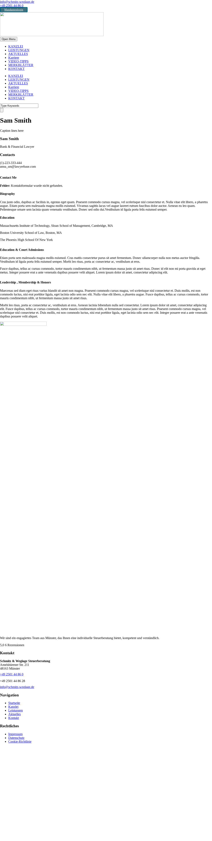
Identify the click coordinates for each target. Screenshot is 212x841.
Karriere (13, 57)
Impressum (15, 734)
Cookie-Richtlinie (19, 741)
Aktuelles (14, 714)
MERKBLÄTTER (20, 65)
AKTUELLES (18, 54)
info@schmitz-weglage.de (17, 2)
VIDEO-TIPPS (18, 61)
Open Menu (9, 39)
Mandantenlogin (13, 9)
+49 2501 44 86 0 (11, 5)
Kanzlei (13, 706)
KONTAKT (16, 69)
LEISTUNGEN (18, 50)
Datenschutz (16, 738)
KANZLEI (15, 46)
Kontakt (13, 718)
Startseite (14, 703)
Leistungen (15, 710)
